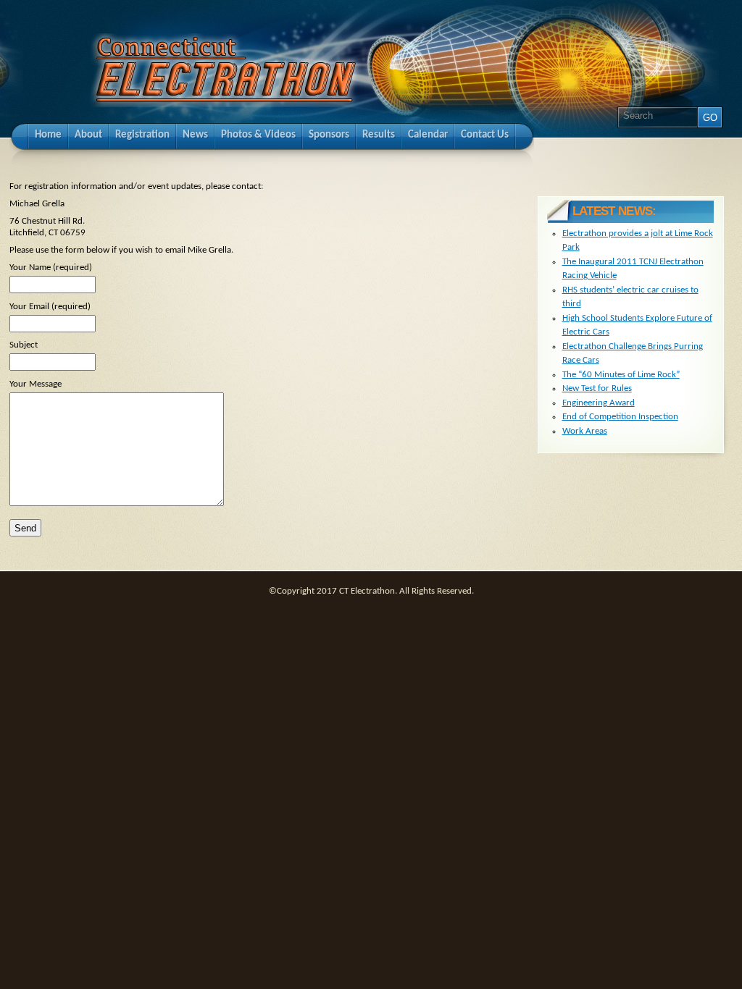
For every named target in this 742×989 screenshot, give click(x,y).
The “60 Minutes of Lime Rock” (621, 374)
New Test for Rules (597, 388)
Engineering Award (598, 403)
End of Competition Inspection (620, 416)
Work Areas (584, 431)
